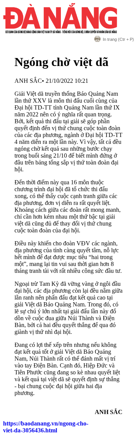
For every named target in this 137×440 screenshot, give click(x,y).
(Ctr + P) (118, 39)
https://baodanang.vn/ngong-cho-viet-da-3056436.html (45, 427)
